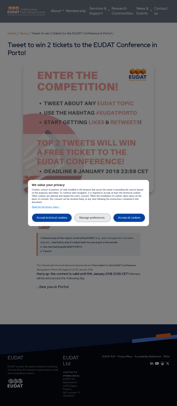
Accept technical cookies (52, 217)
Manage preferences (92, 217)
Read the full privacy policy (46, 207)
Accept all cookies (129, 217)
